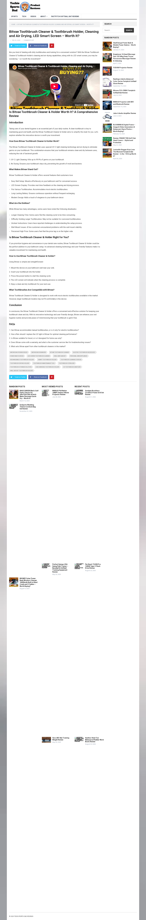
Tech (24, 16)
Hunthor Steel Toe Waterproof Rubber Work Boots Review (94, 740)
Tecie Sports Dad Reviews (23, 916)
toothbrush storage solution (20, 367)
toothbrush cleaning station (71, 359)
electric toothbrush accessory (84, 352)
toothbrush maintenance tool (44, 363)
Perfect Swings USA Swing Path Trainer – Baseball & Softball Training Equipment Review (60, 568)
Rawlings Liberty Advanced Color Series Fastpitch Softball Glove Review (124, 81)
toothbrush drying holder (19, 363)
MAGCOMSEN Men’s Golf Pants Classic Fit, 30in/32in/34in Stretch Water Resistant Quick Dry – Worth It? (29, 394)
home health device (16, 356)
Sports (14, 16)
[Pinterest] (52, 46)
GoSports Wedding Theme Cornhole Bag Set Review (28, 407)
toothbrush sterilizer (66, 363)
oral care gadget (60, 356)
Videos (33, 16)
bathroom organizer (39, 352)
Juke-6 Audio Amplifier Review (124, 113)
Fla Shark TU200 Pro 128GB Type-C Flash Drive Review (93, 566)
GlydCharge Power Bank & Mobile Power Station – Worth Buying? (124, 45)
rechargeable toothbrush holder (22, 359)
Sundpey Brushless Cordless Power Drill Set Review (94, 392)
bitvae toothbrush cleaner (59, 352)
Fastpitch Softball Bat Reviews (65, 16)
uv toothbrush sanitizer (72, 367)
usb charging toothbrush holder (47, 367)
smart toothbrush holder (47, 359)
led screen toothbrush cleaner (39, 356)
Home (13, 24)
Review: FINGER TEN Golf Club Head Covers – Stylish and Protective (124, 140)
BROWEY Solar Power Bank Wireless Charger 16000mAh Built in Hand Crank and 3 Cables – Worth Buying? (28, 582)
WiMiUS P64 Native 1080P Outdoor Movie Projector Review (60, 392)
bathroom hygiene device (18, 352)
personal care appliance (78, 356)
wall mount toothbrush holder (21, 370)
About (43, 16)
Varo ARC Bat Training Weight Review (60, 739)
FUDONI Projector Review (122, 68)
